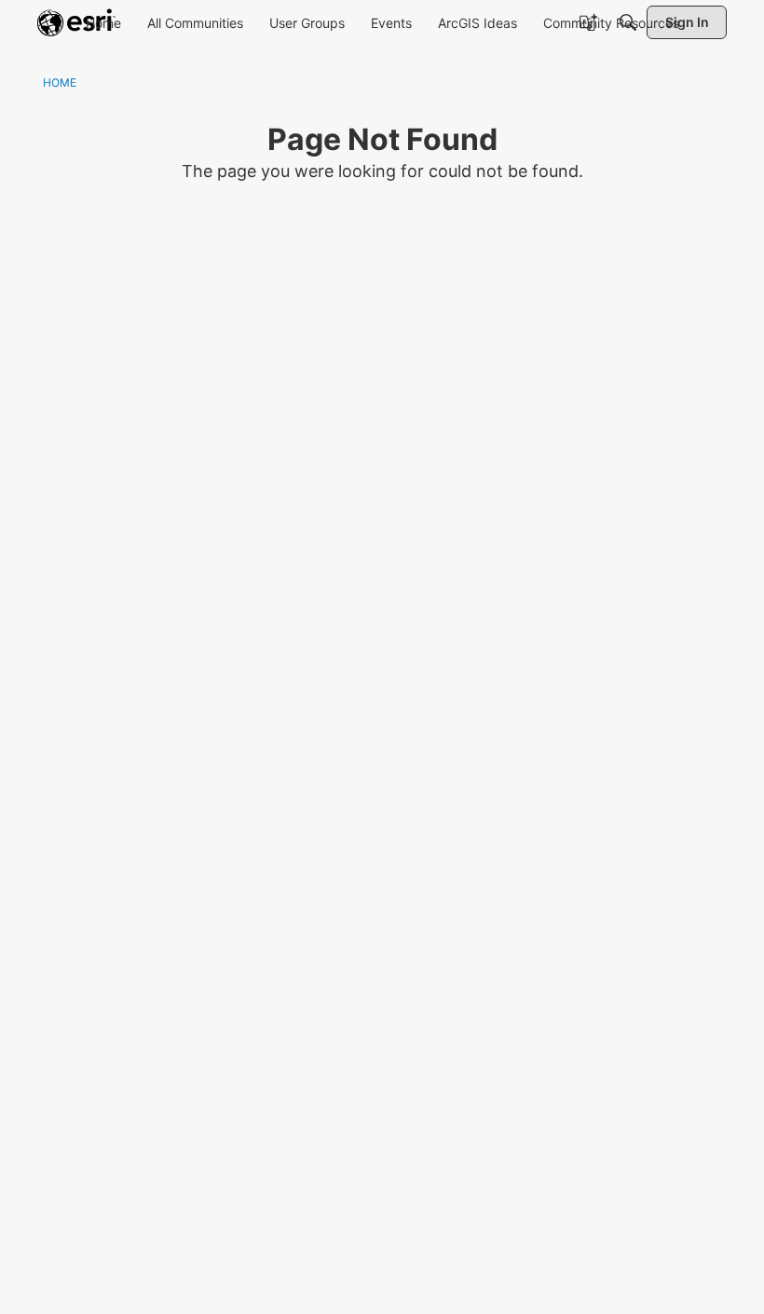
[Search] (628, 22)
